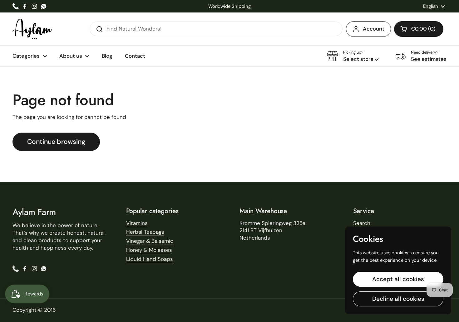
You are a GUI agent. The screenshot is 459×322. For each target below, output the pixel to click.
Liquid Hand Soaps (149, 259)
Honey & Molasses (149, 249)
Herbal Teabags (145, 231)
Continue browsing (56, 141)
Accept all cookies (398, 279)
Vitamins (137, 223)
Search (361, 223)
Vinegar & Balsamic (149, 240)
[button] (418, 29)
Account (373, 28)
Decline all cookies (398, 299)
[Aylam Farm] (32, 29)
